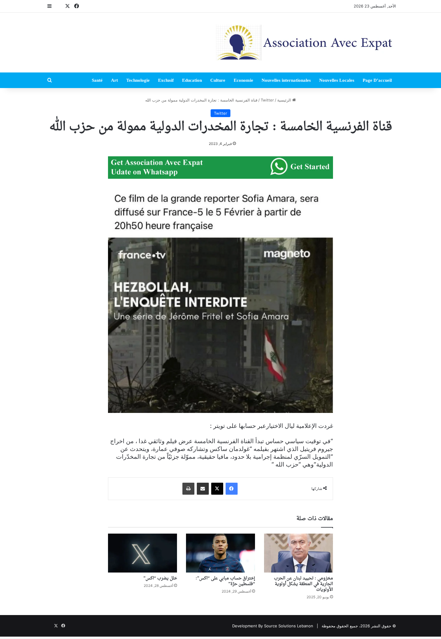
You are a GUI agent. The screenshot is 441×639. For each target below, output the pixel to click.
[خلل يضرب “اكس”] (142, 553)
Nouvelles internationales (286, 80)
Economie (243, 80)
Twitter (267, 100)
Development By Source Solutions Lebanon (272, 625)
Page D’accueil (377, 80)
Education (192, 80)
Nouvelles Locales (336, 80)
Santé (97, 80)
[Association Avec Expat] (306, 42)
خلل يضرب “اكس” (160, 578)
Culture (217, 80)
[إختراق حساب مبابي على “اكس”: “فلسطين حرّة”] (220, 553)
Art (114, 80)
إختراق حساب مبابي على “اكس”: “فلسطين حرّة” (225, 581)
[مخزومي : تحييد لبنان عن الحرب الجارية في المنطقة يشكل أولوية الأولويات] (298, 553)
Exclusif (166, 80)
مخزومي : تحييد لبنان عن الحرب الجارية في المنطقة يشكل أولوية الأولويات (303, 584)
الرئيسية (284, 100)
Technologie (138, 80)
